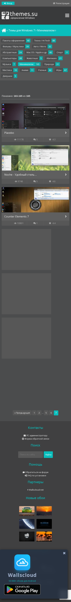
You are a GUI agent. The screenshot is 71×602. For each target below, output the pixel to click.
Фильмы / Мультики (13, 46)
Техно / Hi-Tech (42, 40)
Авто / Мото (40, 46)
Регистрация (62, 3)
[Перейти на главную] (4, 30)
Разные (42, 70)
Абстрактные (10, 52)
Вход (9, 3)
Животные (32, 58)
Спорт (60, 52)
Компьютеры (10, 58)
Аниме (25, 70)
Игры (59, 70)
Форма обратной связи (36, 438)
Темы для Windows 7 (21, 30)
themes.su (24, 14)
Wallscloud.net (36, 489)
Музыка (7, 64)
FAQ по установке (36, 475)
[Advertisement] (35, 88)
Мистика (7, 70)
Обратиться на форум (36, 472)
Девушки (7, 76)
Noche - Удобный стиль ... (20, 174)
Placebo (9, 133)
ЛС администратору (36, 435)
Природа (49, 64)
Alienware (52, 58)
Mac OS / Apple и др (37, 52)
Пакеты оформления (13, 40)
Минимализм (26, 64)
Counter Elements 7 (16, 216)
